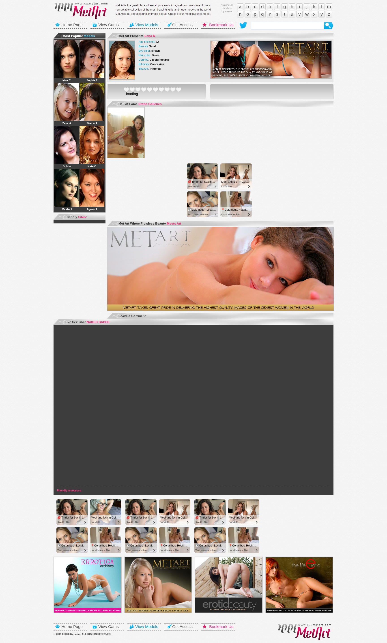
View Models (146, 25)
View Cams (108, 25)
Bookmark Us (221, 25)
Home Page (72, 25)
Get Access (182, 25)
